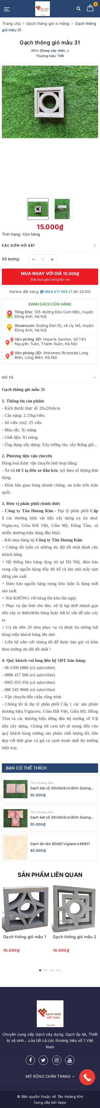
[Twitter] (43, 1060)
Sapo (62, 1102)
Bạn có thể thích (26, 768)
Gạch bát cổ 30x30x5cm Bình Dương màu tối (60, 788)
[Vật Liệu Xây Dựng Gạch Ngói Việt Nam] (42, 8)
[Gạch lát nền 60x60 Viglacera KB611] (15, 847)
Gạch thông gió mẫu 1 (24, 936)
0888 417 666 (55, 291)
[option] (50, 102)
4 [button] (58, 970)
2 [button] (45, 970)
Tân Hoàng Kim (42, 783)
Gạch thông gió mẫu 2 (74, 936)
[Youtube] (69, 1060)
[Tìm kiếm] (78, 9)
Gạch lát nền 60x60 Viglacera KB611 (60, 844)
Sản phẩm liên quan (50, 874)
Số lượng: (11, 259)
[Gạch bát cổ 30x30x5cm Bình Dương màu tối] (15, 789)
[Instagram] (56, 1060)
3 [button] (51, 970)
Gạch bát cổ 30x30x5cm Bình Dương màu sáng (60, 817)
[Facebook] (30, 1060)
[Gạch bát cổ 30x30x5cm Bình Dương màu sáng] (15, 818)
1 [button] (40, 970)
